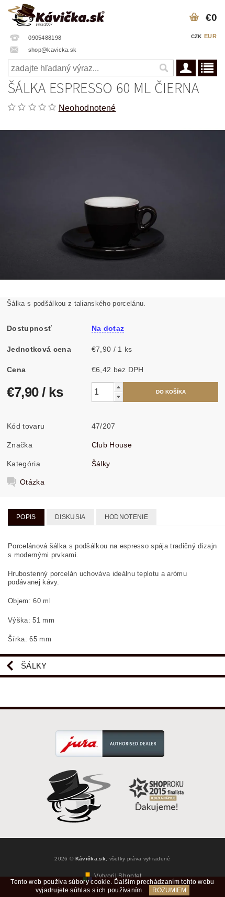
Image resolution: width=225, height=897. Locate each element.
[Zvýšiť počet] (118, 387)
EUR (210, 36)
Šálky (101, 463)
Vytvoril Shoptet (117, 876)
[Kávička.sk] (56, 13)
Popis (26, 517)
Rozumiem (169, 890)
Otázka (32, 482)
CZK (196, 36)
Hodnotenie (126, 517)
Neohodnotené (87, 108)
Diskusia (70, 517)
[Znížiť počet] (118, 396)
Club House (112, 445)
